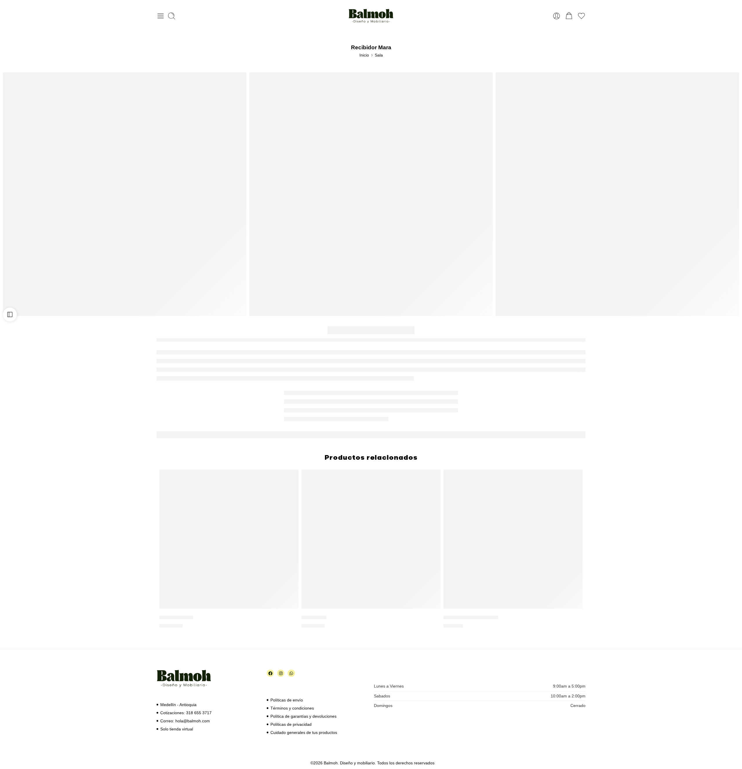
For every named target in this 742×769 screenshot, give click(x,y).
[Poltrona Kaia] (229, 539)
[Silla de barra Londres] (513, 539)
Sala (379, 55)
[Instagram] (280, 673)
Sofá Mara (313, 617)
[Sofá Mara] (371, 539)
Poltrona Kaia (176, 617)
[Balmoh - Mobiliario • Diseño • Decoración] (371, 16)
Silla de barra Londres (470, 617)
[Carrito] (569, 16)
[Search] (172, 16)
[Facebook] (270, 673)
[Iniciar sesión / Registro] (556, 16)
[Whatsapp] (291, 673)
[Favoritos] (290, 477)
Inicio (364, 55)
